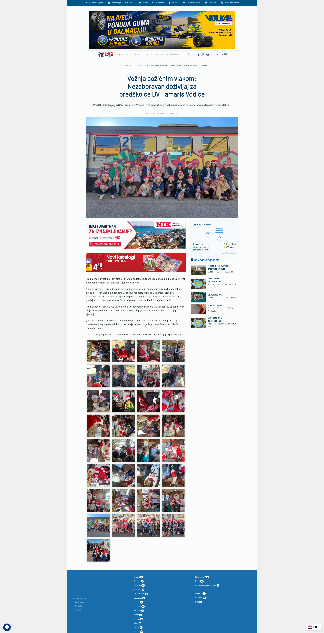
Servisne (138, 610)
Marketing (79, 606)
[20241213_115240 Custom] (148, 525)
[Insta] (203, 54)
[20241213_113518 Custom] (173, 475)
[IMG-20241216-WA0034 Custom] (98, 550)
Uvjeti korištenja (82, 598)
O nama (78, 610)
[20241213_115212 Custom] (123, 525)
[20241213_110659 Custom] (173, 425)
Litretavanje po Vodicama (206, 585)
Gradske (138, 581)
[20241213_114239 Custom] (173, 500)
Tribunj (138, 631)
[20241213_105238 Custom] (148, 400)
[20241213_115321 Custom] (173, 525)
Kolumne (200, 597)
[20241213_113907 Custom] (98, 500)
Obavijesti (139, 598)
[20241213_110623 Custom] (123, 425)
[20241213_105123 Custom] (173, 376)
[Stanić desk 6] (136, 262)
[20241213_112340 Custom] (123, 450)
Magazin (200, 593)
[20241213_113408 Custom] (123, 475)
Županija (139, 585)
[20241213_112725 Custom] (148, 450)
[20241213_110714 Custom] (98, 450)
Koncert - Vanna (215, 305)
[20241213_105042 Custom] (148, 376)
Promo (138, 619)
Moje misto (173, 113)
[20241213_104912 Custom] (98, 376)
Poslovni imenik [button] (173, 54)
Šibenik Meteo (231, 253)
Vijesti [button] (120, 54)
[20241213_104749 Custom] (173, 351)
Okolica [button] (149, 54)
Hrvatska (139, 606)
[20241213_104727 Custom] (123, 351)
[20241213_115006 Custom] (98, 525)
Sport (129, 54)
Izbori (137, 623)
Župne (137, 615)
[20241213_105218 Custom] (123, 400)
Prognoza (139, 589)
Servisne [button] (159, 54)
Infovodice (164, 113)
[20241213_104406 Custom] (98, 351)
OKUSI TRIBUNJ (215, 294)
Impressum (79, 602)
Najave (138, 602)
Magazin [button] (138, 54)
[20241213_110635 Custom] (148, 425)
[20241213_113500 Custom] (148, 475)
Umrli (199, 581)
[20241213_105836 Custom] (173, 400)
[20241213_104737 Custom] (148, 351)
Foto (198, 602)
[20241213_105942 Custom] (98, 425)
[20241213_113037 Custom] (98, 475)
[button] (188, 54)
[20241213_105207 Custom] (98, 400)
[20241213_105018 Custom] (123, 376)
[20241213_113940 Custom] (123, 500)
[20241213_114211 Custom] (148, 500)
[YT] (207, 54)
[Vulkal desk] (162, 29)
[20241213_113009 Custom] (173, 450)
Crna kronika (141, 594)
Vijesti (138, 577)
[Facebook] (198, 54)
